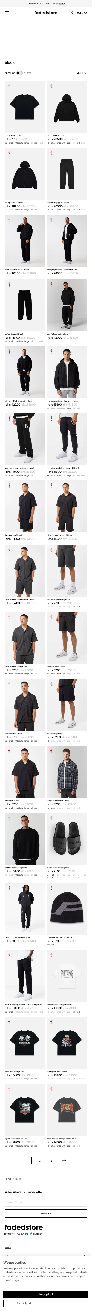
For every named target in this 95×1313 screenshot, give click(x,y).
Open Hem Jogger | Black (58, 202)
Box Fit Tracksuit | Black (57, 334)
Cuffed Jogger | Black (14, 334)
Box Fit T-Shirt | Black (14, 135)
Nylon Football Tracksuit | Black (18, 937)
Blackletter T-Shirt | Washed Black (62, 1138)
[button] (7, 13)
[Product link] (25, 113)
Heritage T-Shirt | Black (57, 1071)
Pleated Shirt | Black (14, 733)
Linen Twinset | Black (13, 535)
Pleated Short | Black (56, 666)
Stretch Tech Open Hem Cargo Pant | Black (23, 1004)
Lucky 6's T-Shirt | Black (14, 1071)
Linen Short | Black (55, 733)
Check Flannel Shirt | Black (58, 800)
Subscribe (46, 1213)
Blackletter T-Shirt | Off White (59, 1004)
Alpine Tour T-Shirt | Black (16, 1138)
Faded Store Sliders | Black (58, 867)
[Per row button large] (64, 73)
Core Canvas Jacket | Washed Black (62, 401)
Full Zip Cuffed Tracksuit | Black (18, 401)
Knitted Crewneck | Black (16, 867)
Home (8, 1178)
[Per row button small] (71, 73)
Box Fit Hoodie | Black (56, 135)
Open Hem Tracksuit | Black (17, 269)
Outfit (27, 73)
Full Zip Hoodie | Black (14, 202)
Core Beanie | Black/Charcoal (59, 937)
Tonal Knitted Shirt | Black (16, 666)
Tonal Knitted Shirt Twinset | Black (20, 599)
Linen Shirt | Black (12, 800)
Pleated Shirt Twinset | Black (59, 535)
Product (10, 73)
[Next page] (64, 1160)
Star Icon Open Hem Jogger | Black (20, 468)
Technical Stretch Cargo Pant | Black (63, 468)
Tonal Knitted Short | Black (58, 599)
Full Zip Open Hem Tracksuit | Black (62, 269)
